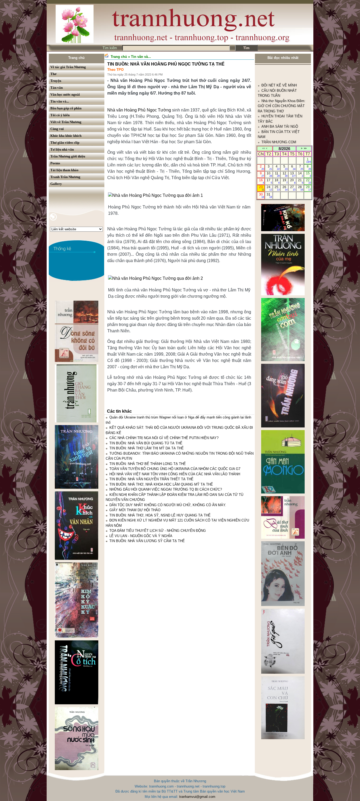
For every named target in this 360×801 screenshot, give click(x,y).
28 (300, 188)
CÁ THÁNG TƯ (273, 125)
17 (269, 181)
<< (263, 148)
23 (261, 188)
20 (292, 181)
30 (261, 195)
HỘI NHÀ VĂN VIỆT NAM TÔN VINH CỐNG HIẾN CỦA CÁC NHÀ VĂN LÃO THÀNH (174, 474)
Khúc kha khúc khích (65, 136)
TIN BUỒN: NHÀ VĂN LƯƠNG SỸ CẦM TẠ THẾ (147, 541)
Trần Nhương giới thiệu (67, 156)
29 (308, 188)
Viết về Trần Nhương (65, 122)
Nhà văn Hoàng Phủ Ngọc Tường (139, 110)
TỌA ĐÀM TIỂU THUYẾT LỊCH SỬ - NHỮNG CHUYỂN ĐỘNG (157, 531)
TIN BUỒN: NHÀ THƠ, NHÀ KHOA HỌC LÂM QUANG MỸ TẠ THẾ (161, 484)
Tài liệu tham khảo (64, 170)
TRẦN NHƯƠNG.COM (278, 109)
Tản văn (56, 88)
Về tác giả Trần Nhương (68, 67)
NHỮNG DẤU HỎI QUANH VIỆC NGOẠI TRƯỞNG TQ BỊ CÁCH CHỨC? (165, 489)
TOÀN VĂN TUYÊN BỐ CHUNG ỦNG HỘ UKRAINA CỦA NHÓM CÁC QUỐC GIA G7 (174, 469)
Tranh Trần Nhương (65, 177)
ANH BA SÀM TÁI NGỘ (279, 94)
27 (292, 188)
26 (285, 188)
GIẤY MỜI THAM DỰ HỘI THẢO (134, 510)
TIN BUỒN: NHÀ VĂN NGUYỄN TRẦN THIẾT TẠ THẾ (151, 479)
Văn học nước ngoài (65, 94)
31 (269, 195)
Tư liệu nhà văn (62, 149)
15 (308, 174)
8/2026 (284, 148)
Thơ (53, 74)
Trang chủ (76, 58)
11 (277, 174)
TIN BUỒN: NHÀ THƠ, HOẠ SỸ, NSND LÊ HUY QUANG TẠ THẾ (160, 515)
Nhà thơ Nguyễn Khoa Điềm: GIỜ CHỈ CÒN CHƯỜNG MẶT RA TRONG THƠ (281, 73)
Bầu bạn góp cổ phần (65, 108)
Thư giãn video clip (64, 143)
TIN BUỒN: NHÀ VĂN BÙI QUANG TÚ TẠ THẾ (145, 443)
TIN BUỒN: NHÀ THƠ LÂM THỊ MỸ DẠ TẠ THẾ (146, 448)
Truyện (55, 81)
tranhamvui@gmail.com (197, 797)
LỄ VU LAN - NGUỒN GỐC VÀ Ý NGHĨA (140, 536)
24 (269, 188)
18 (277, 181)
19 (285, 181)
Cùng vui (57, 129)
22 (308, 181)
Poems (55, 163)
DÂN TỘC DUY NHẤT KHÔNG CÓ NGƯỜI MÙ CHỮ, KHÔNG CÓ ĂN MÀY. (167, 505)
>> (305, 148)
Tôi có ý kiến (60, 115)
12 (285, 174)
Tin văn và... (59, 101)
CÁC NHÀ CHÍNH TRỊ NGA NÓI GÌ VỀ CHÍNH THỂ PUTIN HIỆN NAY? (163, 438)
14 (300, 174)
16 (261, 181)
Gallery (56, 184)
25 (277, 188)
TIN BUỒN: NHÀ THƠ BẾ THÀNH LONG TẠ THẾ (147, 464)
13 (292, 174)
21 (300, 181)
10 (269, 174)
